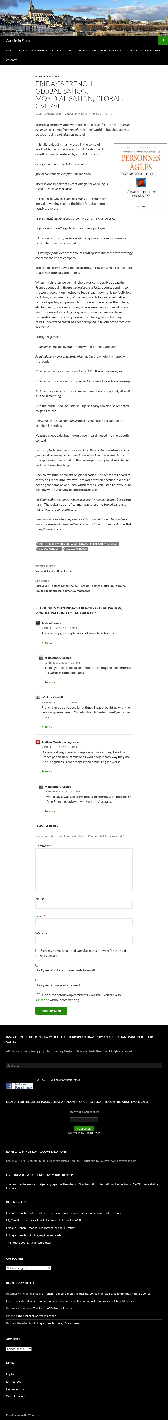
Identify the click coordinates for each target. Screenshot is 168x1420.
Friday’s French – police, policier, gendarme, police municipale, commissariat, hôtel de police (64, 1213)
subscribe (42, 1000)
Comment (43, 846)
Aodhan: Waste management (61, 742)
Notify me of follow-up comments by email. (65, 970)
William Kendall (52, 697)
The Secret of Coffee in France (52, 1308)
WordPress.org (15, 1396)
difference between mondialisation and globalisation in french (78, 543)
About (10, 50)
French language (47, 76)
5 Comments (104, 113)
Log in (10, 1374)
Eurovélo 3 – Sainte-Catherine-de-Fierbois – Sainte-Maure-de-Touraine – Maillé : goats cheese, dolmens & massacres (81, 585)
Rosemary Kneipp (78, 113)
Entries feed (13, 1381)
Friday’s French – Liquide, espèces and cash (33, 1235)
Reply (48, 642)
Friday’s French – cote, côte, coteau (56, 1323)
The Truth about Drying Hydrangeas (29, 1242)
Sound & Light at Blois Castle (53, 568)
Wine (69, 50)
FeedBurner (92, 1132)
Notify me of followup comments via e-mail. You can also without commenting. (78, 997)
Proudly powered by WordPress (23, 1415)
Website (41, 933)
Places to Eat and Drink (33, 50)
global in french (76, 548)
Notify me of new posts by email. (58, 985)
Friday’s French (86, 50)
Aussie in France (19, 40)
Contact (11, 60)
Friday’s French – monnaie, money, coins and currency (40, 1227)
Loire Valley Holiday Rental (143, 50)
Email (40, 916)
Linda (9, 1301)
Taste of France (52, 623)
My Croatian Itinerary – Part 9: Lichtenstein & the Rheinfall (43, 1220)
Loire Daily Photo (111, 50)
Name (40, 899)
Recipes (56, 50)
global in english (49, 548)
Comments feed (16, 1389)
